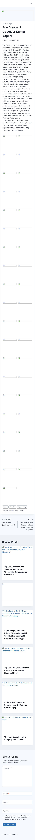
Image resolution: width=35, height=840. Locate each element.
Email (6, 802)
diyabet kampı (22, 507)
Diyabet (12, 507)
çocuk (5, 507)
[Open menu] (31, 3)
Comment (7, 768)
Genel (4, 24)
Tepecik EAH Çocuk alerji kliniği (8, 522)
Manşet (9, 24)
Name (6, 793)
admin (6, 40)
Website (6, 811)
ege (21, 510)
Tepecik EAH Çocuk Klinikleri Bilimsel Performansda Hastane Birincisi (16, 670)
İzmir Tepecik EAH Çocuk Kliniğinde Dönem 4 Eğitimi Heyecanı (26, 525)
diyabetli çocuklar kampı (10, 510)
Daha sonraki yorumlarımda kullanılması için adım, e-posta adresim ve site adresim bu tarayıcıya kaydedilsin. (18, 817)
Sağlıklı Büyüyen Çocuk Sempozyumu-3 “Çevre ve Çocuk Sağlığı (15, 705)
